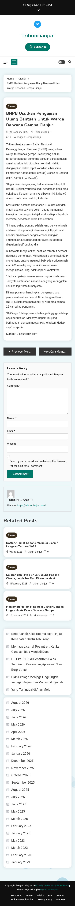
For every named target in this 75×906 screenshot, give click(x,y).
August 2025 (20, 789)
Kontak (60, 895)
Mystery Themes (49, 889)
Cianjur (11, 106)
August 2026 (20, 702)
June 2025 (18, 804)
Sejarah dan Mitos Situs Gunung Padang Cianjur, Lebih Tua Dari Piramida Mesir (32, 576)
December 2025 (22, 760)
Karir (50, 895)
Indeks (40, 895)
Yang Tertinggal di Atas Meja (30, 689)
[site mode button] (61, 62)
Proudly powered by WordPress (52, 885)
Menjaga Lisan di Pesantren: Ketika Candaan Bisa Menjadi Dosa (35, 649)
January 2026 (20, 753)
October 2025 (20, 775)
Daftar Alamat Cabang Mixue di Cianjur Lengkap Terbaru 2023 (32, 544)
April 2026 (18, 732)
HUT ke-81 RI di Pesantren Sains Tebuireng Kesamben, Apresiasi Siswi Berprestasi (37, 664)
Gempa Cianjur (34, 137)
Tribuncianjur (37, 35)
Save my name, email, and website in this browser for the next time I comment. (38, 463)
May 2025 (18, 811)
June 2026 (18, 717)
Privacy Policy (45, 899)
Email (11, 431)
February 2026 (21, 746)
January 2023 (20, 862)
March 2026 (19, 739)
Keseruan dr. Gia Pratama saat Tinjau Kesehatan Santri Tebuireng (36, 636)
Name (11, 418)
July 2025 (18, 797)
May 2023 (18, 840)
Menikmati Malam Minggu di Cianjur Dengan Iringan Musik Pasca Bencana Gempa (35, 608)
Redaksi (60, 899)
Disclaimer (16, 895)
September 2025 (23, 782)
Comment (14, 385)
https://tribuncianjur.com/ (31, 505)
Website (11, 443)
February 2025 (21, 826)
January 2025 (20, 833)
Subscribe (40, 46)
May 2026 (18, 724)
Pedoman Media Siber (22, 899)
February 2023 (21, 855)
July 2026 (18, 710)
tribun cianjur (43, 132)
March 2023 (19, 848)
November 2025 (22, 768)
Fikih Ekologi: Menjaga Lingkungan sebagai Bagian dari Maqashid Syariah (37, 679)
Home (29, 895)
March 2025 (19, 819)
